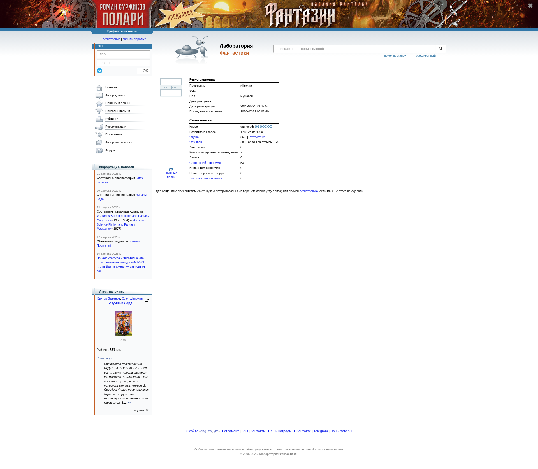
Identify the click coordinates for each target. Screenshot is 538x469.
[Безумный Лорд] (123, 335)
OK (143, 71)
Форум (110, 150)
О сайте (192, 431)
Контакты (258, 431)
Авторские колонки (118, 142)
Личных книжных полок (205, 178)
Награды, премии (117, 110)
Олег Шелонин (132, 298)
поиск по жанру (395, 55)
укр (216, 431)
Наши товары (341, 431)
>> (129, 402)
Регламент (230, 431)
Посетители (113, 134)
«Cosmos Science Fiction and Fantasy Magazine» (121, 225)
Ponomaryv (104, 358)
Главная (111, 87)
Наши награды (280, 431)
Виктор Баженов (108, 298)
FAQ (245, 431)
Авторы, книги (115, 95)
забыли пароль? (134, 39)
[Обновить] (146, 302)
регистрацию (309, 191)
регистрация (111, 39)
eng (203, 431)
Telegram (321, 431)
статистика (257, 137)
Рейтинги (111, 118)
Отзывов (195, 142)
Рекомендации (115, 126)
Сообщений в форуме (205, 162)
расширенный (426, 55)
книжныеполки (171, 175)
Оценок (194, 137)
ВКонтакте (302, 431)
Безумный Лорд (120, 303)
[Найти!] (441, 49)
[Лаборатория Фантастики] (193, 50)
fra (210, 431)
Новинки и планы (117, 103)
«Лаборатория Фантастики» (278, 454)
